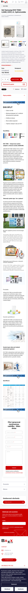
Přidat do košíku (15, 79)
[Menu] (26, 2)
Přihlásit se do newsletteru (9, 532)
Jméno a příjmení (11, 432)
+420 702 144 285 (8, 554)
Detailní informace (6, 65)
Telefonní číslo (10, 442)
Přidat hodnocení (8, 502)
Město (8, 446)
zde (20, 580)
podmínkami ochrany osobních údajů (14, 472)
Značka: (5, 16)
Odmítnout (7, 589)
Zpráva (8, 451)
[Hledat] (12, 2)
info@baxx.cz (7, 550)
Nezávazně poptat (8, 84)
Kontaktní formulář (9, 559)
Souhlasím (21, 589)
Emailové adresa (11, 437)
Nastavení (14, 584)
